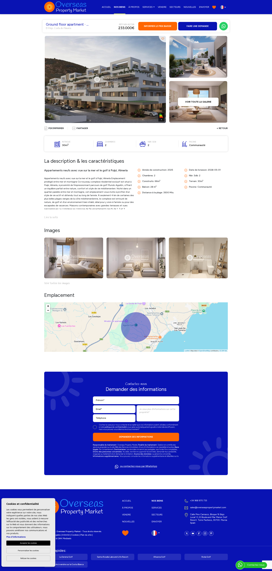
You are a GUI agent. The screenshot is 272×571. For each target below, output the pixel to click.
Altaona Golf (159, 557)
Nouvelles (190, 7)
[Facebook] (199, 533)
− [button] (48, 310)
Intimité (66, 535)
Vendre (162, 7)
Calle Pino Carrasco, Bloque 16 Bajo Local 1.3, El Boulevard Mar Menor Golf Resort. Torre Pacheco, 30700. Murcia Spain (208, 518)
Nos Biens (119, 7)
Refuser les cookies (28, 558)
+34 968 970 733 (198, 500)
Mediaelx (67, 538)
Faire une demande (198, 26)
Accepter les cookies (28, 543)
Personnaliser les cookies (28, 550)
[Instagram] (205, 533)
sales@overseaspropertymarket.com (208, 507)
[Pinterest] (211, 533)
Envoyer (204, 7)
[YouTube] (193, 533)
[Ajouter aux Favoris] (162, 38)
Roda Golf (206, 557)
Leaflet (187, 350)
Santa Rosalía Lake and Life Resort (112, 557)
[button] (80, 128)
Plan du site (86, 535)
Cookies (75, 535)
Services (148, 7)
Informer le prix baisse (157, 26)
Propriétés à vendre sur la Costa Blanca (66, 564)
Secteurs (175, 7)
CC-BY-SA (223, 350)
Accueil (106, 7)
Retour (223, 128)
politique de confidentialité (116, 427)
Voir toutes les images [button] (57, 283)
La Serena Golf (66, 557)
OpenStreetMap (204, 350)
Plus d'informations (16, 536)
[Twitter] (186, 533)
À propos (133, 7)
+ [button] (48, 306)
